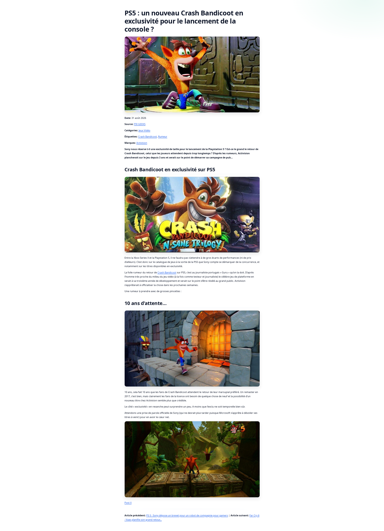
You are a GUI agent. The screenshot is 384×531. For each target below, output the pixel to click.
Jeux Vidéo (144, 130)
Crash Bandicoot (147, 136)
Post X (128, 502)
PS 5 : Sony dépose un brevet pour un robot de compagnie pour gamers (187, 515)
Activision (141, 142)
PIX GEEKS (140, 124)
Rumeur (162, 136)
